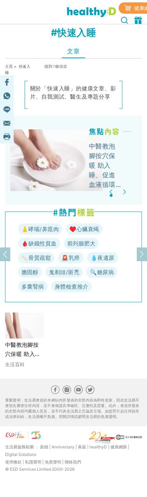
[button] (112, 191)
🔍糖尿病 (102, 272)
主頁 (9, 66)
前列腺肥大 (81, 243)
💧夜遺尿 (103, 257)
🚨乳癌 (71, 257)
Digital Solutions (20, 454)
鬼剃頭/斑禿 (64, 272)
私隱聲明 (33, 461)
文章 (73, 51)
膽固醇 (30, 272)
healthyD (98, 446)
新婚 (44, 446)
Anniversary (63, 446)
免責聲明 (53, 461)
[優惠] (139, 19)
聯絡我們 (73, 461)
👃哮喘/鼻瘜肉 (40, 229)
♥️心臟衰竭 (84, 229)
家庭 (82, 446)
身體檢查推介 (72, 286)
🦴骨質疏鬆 (36, 257)
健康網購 (118, 446)
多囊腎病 (33, 286)
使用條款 (13, 461)
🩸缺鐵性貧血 (39, 243)
